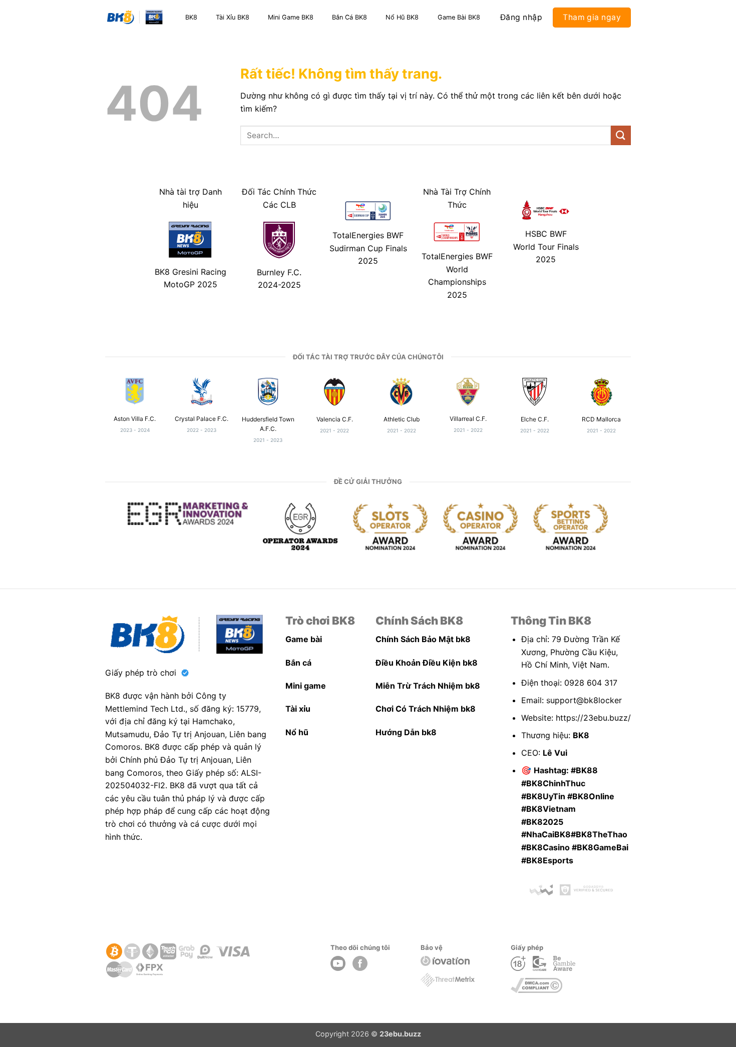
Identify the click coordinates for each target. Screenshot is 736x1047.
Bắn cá (298, 663)
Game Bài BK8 (459, 17)
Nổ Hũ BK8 (402, 17)
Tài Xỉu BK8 (232, 17)
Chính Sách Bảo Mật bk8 (423, 639)
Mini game (305, 686)
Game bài (303, 639)
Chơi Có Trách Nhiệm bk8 (426, 709)
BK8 (191, 17)
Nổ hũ (296, 732)
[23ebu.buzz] (135, 17)
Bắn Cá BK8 (349, 17)
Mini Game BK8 (290, 17)
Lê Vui (555, 753)
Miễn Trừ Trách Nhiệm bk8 (428, 686)
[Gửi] (621, 135)
